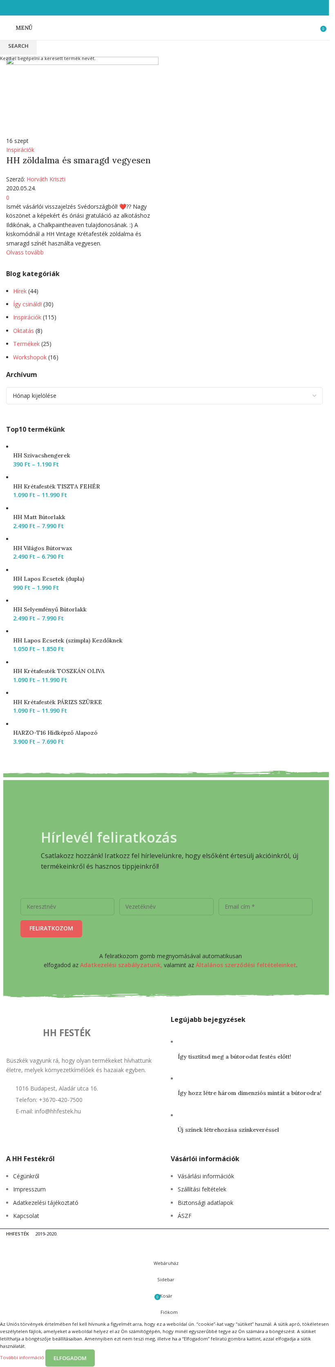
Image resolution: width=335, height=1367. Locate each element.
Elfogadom (70, 1358)
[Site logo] (164, 27)
